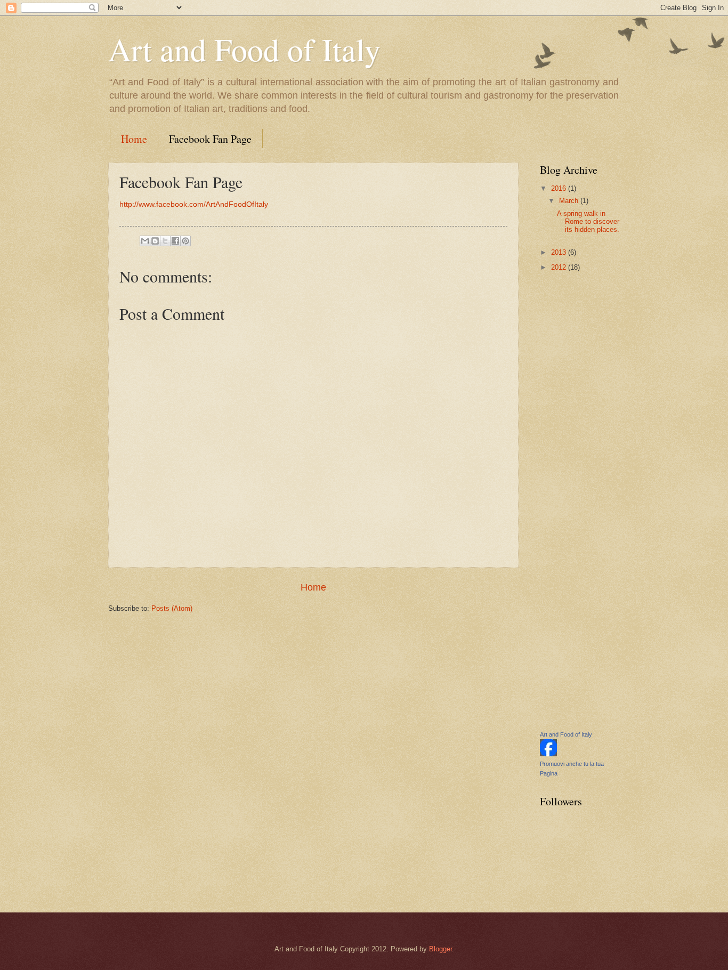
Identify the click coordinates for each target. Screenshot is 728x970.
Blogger (440, 949)
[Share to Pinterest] (185, 241)
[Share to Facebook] (175, 241)
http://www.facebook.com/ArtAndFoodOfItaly (193, 204)
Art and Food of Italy (244, 49)
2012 (559, 267)
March (569, 201)
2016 (559, 188)
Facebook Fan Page (210, 139)
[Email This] (145, 241)
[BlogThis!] (155, 241)
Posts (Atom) (171, 608)
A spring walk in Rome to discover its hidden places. (588, 221)
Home (134, 139)
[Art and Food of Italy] (548, 754)
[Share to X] (165, 241)
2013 (559, 252)
